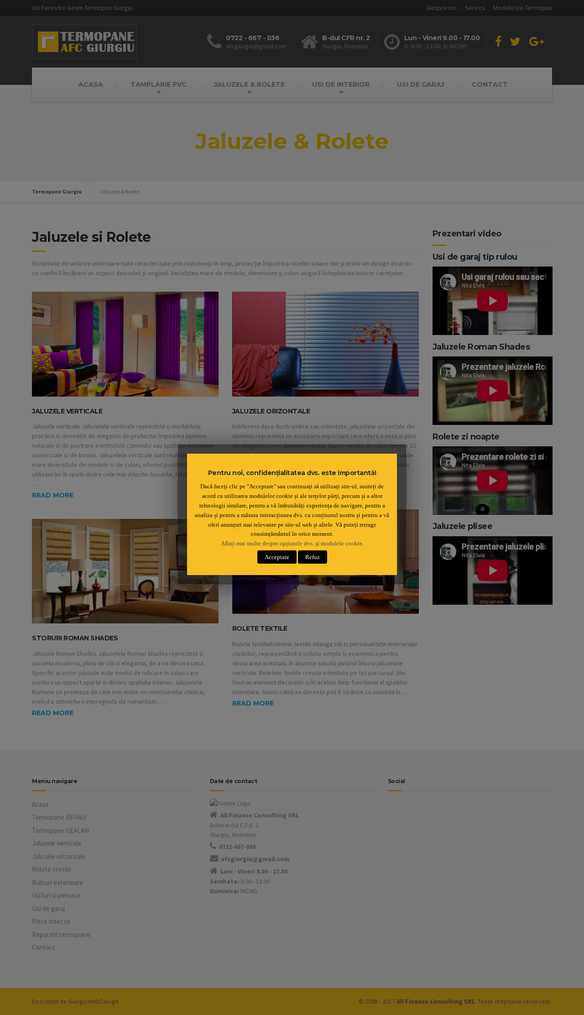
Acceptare (277, 557)
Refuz (312, 557)
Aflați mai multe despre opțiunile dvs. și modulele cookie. (292, 543)
